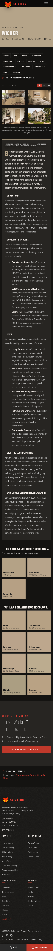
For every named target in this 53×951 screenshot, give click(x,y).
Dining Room (8, 61)
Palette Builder (33, 856)
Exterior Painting (8, 847)
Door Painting (7, 856)
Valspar (5, 778)
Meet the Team (33, 887)
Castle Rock (6, 887)
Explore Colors (33, 843)
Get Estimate (41, 947)
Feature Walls (6, 861)
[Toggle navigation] (46, 3)
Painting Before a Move (10, 870)
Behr (45, 775)
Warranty (38, 931)
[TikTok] (3, 935)
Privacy (23, 931)
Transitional (40, 67)
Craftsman (16, 72)
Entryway (31, 61)
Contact (31, 905)
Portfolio (31, 892)
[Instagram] (7, 935)
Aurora (4, 914)
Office (42, 61)
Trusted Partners (34, 901)
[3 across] (39, 85)
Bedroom (20, 61)
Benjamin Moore (36, 775)
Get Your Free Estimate (25, 749)
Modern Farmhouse (10, 67)
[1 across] (49, 85)
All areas (6, 919)
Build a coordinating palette (20, 78)
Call (15, 947)
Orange (6, 56)
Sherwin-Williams (22, 775)
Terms (30, 931)
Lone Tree (5, 905)
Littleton (5, 910)
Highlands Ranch (8, 892)
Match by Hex (33, 852)
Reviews (31, 896)
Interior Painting (7, 843)
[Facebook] (11, 935)
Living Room (36, 56)
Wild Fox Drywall (23, 939)
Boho (5, 72)
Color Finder (32, 847)
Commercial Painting (9, 865)
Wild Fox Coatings (37, 939)
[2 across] (44, 85)
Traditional (26, 67)
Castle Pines (6, 901)
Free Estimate (6, 874)
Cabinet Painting (7, 852)
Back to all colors (15, 771)
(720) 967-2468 (8, 830)
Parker (4, 896)
